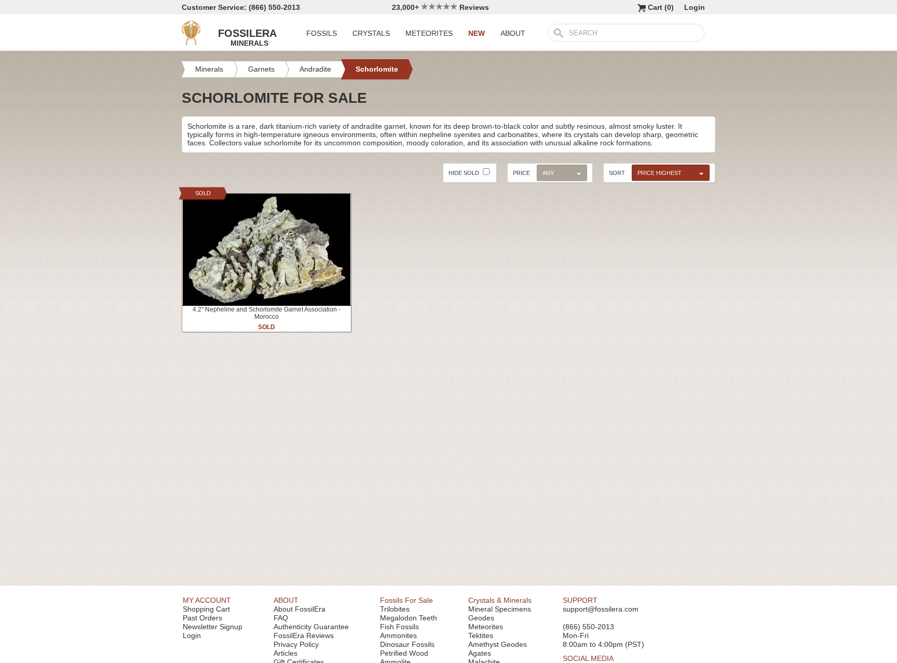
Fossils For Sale (406, 600)
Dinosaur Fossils (407, 644)
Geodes (481, 618)
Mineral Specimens (499, 609)
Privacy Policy (296, 644)
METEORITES (429, 33)
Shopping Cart (206, 609)
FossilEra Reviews (304, 635)
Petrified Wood (404, 653)
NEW (476, 33)
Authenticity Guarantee (311, 627)
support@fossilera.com (600, 609)
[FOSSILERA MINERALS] (191, 42)
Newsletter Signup (212, 627)
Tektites (480, 635)
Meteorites (485, 627)
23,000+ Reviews (440, 7)
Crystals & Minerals (500, 600)
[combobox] (668, 172)
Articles (285, 653)
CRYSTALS (371, 33)
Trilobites (395, 609)
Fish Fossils (399, 627)
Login (694, 7)
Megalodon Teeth (408, 618)
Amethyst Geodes (497, 644)
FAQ (281, 618)
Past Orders (202, 618)
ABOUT (512, 33)
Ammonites (398, 635)
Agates (479, 653)
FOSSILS (321, 33)
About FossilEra (299, 609)
